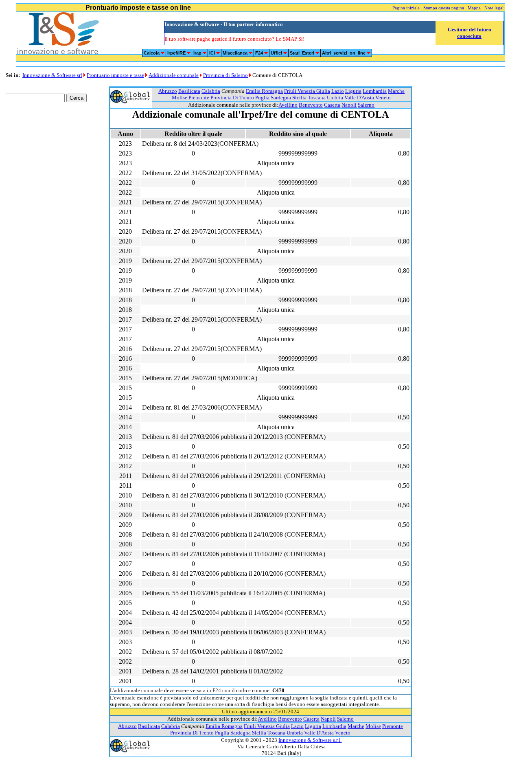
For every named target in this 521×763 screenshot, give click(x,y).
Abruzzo (167, 91)
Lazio (337, 91)
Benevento (311, 105)
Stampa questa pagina (443, 8)
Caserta (332, 105)
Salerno (366, 105)
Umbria (335, 97)
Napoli (349, 105)
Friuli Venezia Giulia (307, 91)
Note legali (494, 8)
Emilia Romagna (264, 91)
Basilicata (189, 91)
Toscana (317, 97)
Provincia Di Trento (232, 97)
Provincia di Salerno (225, 75)
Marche (396, 91)
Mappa (474, 8)
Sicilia (299, 97)
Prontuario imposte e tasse (115, 75)
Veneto (383, 97)
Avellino (288, 105)
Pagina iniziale (406, 8)
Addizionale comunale (174, 75)
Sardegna (281, 97)
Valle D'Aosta (359, 97)
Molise (179, 97)
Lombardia (375, 91)
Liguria (353, 91)
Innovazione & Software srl (52, 75)
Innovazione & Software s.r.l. (309, 740)
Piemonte (198, 97)
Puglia (262, 97)
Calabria (210, 91)
